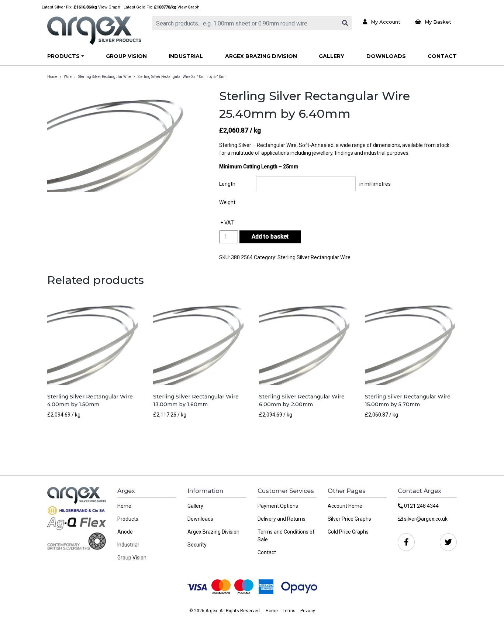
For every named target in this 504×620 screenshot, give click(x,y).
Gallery (331, 56)
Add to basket (270, 236)
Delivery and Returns (281, 519)
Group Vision (126, 56)
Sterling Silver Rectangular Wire (104, 77)
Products (63, 56)
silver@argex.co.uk (425, 519)
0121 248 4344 (421, 506)
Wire (68, 77)
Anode (125, 532)
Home (52, 77)
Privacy (307, 610)
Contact (442, 56)
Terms (289, 610)
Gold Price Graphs (348, 532)
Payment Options (278, 506)
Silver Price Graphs (349, 519)
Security (197, 545)
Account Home (345, 506)
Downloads (386, 56)
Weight (227, 202)
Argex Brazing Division (261, 56)
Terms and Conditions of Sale (286, 535)
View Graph (109, 7)
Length (227, 184)
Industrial (186, 56)
